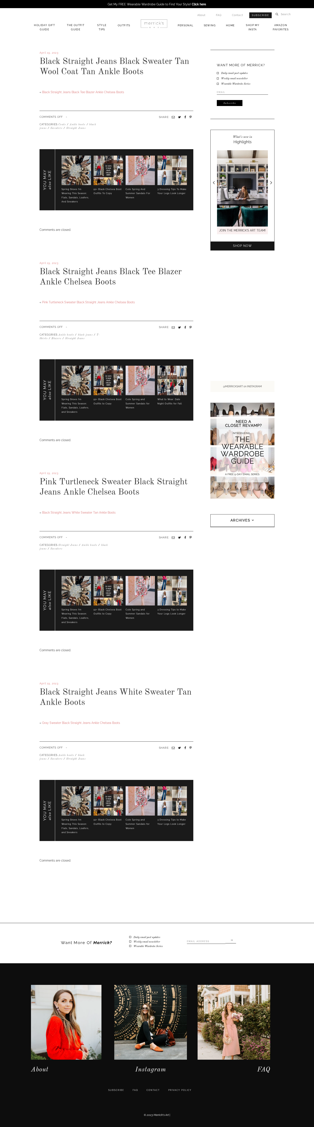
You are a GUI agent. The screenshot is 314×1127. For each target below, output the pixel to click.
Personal (185, 25)
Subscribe (260, 15)
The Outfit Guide (75, 27)
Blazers (56, 338)
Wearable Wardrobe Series (235, 84)
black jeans (85, 335)
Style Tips (101, 27)
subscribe (116, 1090)
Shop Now (242, 245)
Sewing (210, 25)
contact (153, 1090)
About (201, 15)
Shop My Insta (252, 27)
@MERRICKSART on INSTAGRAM (242, 386)
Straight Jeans (76, 128)
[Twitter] (42, 295)
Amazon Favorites (281, 27)
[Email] (173, 327)
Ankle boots (77, 124)
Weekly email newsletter (234, 78)
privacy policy (180, 1090)
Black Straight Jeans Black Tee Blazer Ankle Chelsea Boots (83, 92)
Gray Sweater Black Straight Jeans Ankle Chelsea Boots (81, 723)
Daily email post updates (234, 73)
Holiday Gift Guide (44, 27)
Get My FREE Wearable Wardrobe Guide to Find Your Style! (157, 4)
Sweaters (56, 128)
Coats (62, 124)
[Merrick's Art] (154, 23)
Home (230, 25)
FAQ (219, 15)
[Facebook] (40, 295)
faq (135, 1090)
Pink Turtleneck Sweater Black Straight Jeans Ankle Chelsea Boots (88, 302)
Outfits (124, 25)
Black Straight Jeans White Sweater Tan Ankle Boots (79, 512)
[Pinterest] (190, 327)
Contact (237, 15)
